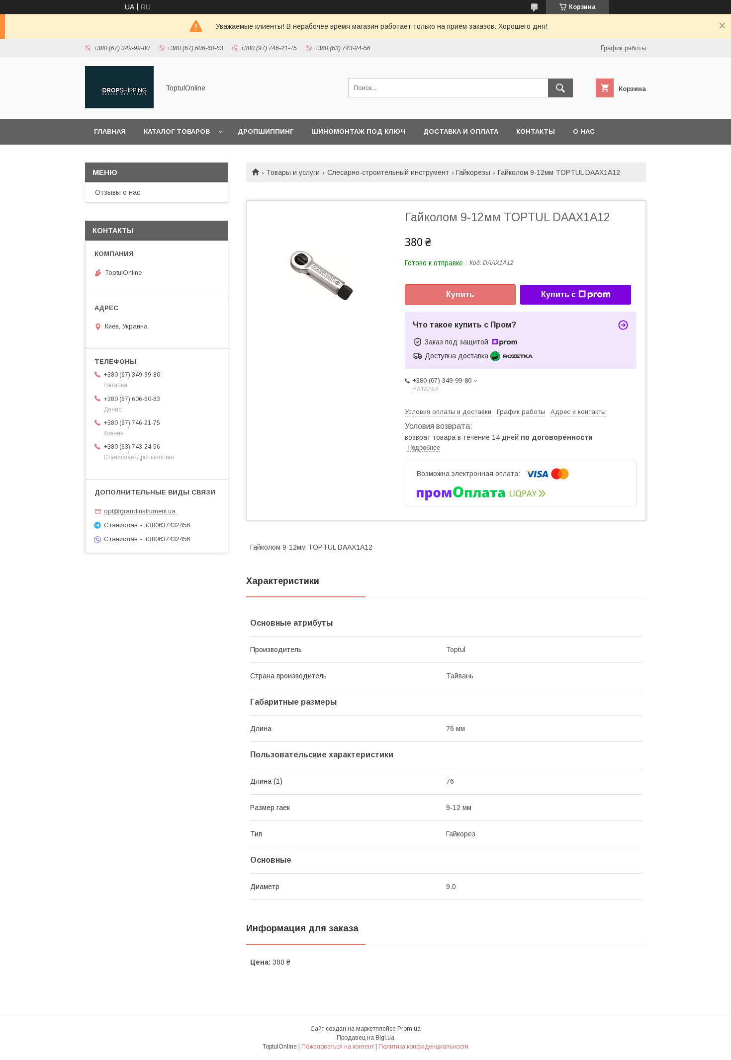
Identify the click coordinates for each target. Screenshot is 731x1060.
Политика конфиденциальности (423, 1046)
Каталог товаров (177, 131)
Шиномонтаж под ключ (358, 131)
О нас (584, 131)
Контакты (535, 131)
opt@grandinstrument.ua (140, 511)
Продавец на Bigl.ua (365, 1037)
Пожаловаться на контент (337, 1046)
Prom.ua (409, 1028)
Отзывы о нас (117, 192)
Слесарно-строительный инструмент (388, 172)
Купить (460, 294)
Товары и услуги (293, 172)
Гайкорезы (473, 172)
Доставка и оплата (460, 131)
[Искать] (560, 88)
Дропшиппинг (265, 131)
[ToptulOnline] (119, 106)
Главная (110, 131)
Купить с (558, 294)
